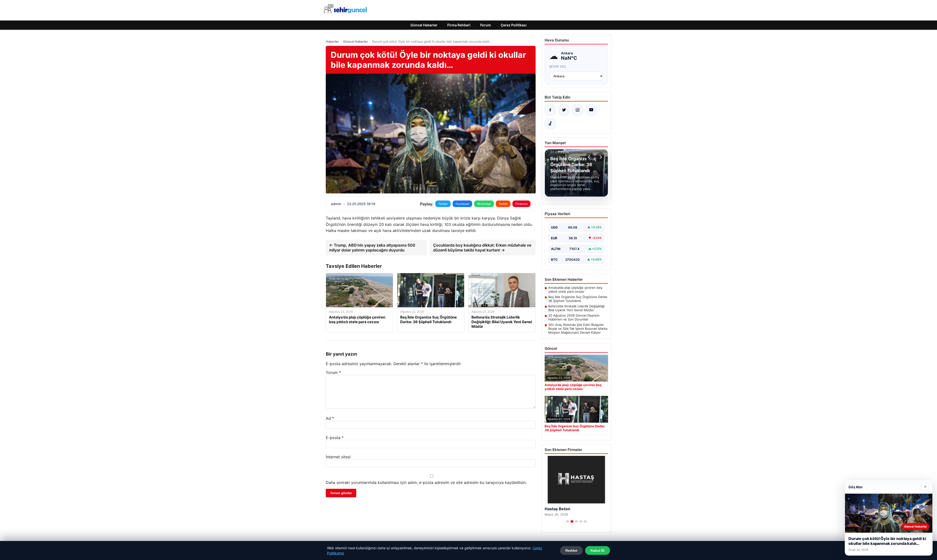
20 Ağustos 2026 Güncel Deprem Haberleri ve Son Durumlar (573, 317)
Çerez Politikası (514, 25)
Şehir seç (558, 66)
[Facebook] (550, 110)
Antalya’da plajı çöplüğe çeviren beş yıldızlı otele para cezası (575, 289)
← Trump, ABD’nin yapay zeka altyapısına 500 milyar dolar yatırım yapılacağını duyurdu (372, 247)
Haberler (332, 41)
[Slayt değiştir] (567, 521)
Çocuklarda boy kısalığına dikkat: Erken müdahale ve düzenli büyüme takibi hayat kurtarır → (482, 247)
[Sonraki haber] (600, 157)
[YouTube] (591, 110)
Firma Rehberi (458, 25)
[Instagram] (577, 110)
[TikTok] (550, 123)
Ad (330, 418)
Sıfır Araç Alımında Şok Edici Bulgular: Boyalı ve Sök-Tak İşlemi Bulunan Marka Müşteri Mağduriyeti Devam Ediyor (577, 328)
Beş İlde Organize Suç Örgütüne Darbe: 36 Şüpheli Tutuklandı (578, 299)
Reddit (503, 204)
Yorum (333, 372)
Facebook (462, 204)
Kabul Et (598, 550)
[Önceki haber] (590, 157)
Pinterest (521, 204)
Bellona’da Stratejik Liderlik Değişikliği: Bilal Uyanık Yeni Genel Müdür (576, 308)
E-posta (335, 437)
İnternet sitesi (338, 456)
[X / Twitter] (564, 110)
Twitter (443, 204)
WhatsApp (484, 204)
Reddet (571, 550)
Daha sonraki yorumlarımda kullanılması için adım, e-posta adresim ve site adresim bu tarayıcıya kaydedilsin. (426, 482)
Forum (485, 25)
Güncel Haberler (424, 25)
